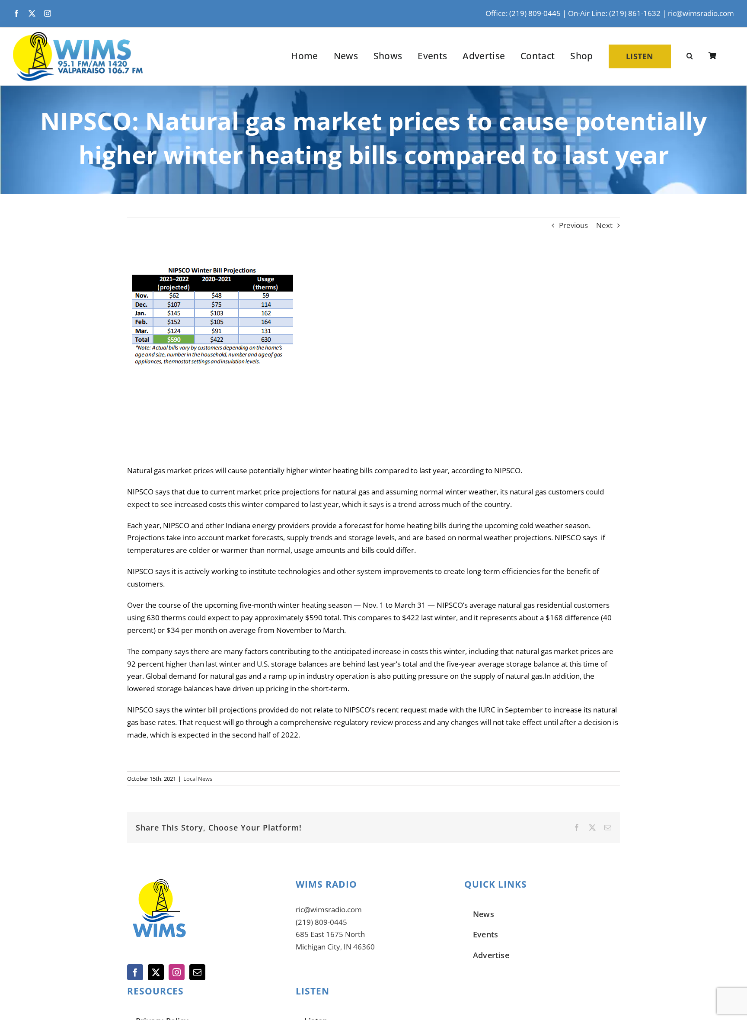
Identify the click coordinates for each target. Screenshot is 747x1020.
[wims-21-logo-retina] (78, 36)
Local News (197, 779)
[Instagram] (177, 972)
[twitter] (32, 13)
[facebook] (16, 13)
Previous (573, 225)
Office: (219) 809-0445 (523, 13)
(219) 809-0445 (321, 922)
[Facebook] (135, 972)
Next (604, 225)
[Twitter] (156, 972)
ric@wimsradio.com (701, 13)
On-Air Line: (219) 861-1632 (614, 13)
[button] (689, 56)
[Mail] (197, 972)
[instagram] (47, 13)
